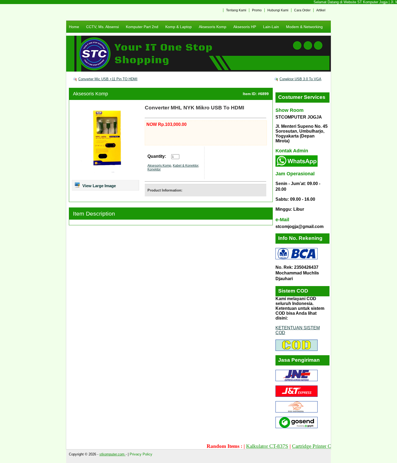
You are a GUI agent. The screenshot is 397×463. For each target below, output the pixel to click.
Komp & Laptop (178, 27)
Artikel (320, 10)
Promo (257, 10)
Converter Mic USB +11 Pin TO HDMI (107, 79)
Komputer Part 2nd (142, 27)
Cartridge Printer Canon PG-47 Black (323, 446)
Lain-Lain (271, 27)
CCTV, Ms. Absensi (102, 27)
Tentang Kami (236, 10)
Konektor (154, 169)
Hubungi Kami (277, 10)
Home (74, 27)
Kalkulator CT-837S (259, 446)
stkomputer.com (112, 454)
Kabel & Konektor (185, 165)
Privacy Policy (141, 454)
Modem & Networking (304, 27)
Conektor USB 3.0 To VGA (300, 79)
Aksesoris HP (244, 27)
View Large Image (98, 185)
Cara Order (302, 10)
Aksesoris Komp (212, 27)
